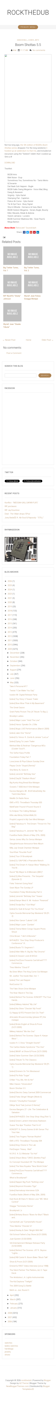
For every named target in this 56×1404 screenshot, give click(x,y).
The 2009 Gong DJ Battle (20, 1286)
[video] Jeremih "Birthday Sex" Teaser (26, 896)
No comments (39, 50)
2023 (10, 594)
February (14, 1303)
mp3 (37, 40)
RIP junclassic (11, 506)
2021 (10, 598)
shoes (7, 1355)
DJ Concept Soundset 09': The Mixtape (27, 1162)
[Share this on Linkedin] (37, 232)
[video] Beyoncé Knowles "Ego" (23, 1186)
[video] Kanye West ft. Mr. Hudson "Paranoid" (29, 900)
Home (28, 340)
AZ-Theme (23, 1383)
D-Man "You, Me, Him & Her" (22, 1080)
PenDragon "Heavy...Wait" (21, 1149)
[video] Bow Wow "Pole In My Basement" (27, 703)
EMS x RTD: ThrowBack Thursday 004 (26, 1141)
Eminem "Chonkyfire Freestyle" (23, 1101)
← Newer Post (9, 340)
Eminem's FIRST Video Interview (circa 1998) (29, 1266)
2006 (10, 1321)
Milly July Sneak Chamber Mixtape (24, 848)
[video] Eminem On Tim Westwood (24, 1071)
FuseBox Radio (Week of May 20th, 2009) (27, 1194)
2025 (10, 585)
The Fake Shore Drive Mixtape (23, 989)
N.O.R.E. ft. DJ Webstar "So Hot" (24, 1153)
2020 (10, 602)
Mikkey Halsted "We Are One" (22, 1031)
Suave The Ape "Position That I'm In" (25, 1125)
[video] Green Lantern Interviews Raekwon (28, 1121)
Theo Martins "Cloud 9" (20, 967)
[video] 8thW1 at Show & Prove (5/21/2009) (28, 1051)
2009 (10, 649)
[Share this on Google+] (31, 232)
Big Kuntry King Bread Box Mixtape (25, 782)
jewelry (8, 1352)
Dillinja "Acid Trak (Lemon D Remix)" (25, 1105)
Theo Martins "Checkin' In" (21, 1226)
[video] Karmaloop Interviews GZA (24, 1190)
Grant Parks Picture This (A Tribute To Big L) (29, 712)
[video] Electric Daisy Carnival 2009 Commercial (30, 1092)
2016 (10, 619)
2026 (10, 581)
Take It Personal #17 (18, 686)
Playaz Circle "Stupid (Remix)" (23, 765)
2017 (10, 615)
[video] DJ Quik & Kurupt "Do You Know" (27, 909)
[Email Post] (4, 237)
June (12, 678)
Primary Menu (28, 27)
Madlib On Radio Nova (19, 798)
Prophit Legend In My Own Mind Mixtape (27, 819)
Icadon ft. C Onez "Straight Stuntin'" (25, 1043)
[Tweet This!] (27, 232)
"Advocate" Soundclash (26, 228)
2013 (10, 632)
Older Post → (47, 340)
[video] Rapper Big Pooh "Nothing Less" (27, 1182)
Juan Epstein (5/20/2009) (21, 1239)
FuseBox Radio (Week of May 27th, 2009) (27, 835)
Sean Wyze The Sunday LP (21, 888)
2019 (10, 606)
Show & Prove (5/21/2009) (21, 1262)
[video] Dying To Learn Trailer (22, 741)
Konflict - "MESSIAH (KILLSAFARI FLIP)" (21, 502)
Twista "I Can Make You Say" (22, 690)
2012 (10, 636)
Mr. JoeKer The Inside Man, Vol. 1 (24, 976)
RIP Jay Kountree (12, 510)
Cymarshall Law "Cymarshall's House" (26, 1222)
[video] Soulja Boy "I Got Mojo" (22, 904)
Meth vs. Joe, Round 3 (19, 1290)
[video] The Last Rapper (20, 980)
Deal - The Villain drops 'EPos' (17, 514)
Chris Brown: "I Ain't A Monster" (23, 936)
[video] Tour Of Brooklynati (21, 856)
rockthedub (28, 12)
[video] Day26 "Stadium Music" (23, 778)
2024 (10, 589)
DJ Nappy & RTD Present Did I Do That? (27, 1013)
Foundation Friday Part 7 (20, 757)
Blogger (47, 1380)
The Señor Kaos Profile (20, 753)
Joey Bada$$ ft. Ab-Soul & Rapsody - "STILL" (24, 517)
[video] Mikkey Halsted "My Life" (23, 1004)
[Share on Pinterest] (34, 232)
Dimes (31, 40)
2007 (10, 1317)
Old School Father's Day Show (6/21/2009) (28, 1234)
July (12, 674)
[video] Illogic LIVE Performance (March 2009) (29, 729)
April (12, 1295)
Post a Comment (14, 353)
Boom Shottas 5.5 (28, 45)
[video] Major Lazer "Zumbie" (22, 924)
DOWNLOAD (10, 162)
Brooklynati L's (16, 1210)
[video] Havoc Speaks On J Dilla (23, 724)
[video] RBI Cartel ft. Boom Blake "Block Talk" (29, 1257)
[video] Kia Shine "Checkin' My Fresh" (25, 1008)
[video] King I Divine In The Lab (23, 1145)
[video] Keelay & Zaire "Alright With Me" (26, 1230)
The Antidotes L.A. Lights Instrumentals (27, 1277)
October (14, 661)
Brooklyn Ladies (16, 716)
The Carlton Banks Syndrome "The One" (27, 1047)
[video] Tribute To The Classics (23, 1060)
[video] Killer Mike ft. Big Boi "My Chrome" (27, 952)
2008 (10, 1313)
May (12, 682)
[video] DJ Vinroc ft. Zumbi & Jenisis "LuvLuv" (29, 737)
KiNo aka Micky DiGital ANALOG (23, 815)
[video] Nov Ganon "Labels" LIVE (23, 920)
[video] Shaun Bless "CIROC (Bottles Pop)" (28, 1158)
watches (8, 1343)
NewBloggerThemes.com (17, 1386)
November (15, 657)
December (15, 653)
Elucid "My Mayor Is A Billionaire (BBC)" (26, 872)
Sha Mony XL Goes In (19, 770)
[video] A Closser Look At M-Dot (23, 956)
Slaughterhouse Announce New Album (26, 843)
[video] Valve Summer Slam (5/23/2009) (27, 1055)
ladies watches (11, 1346)
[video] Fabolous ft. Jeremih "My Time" (26, 831)
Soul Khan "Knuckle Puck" (21, 852)
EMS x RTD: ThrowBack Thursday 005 (26, 802)
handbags (9, 1349)
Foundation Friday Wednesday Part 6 (26, 892)
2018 (10, 611)
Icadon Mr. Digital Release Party (23, 695)
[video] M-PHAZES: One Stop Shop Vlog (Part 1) (30, 1116)
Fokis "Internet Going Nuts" (21, 883)
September (15, 665)
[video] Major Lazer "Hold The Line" (25, 720)
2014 (10, 628)
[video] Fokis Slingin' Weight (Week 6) (26, 1097)
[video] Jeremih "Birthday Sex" (23, 774)
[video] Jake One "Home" (20, 733)
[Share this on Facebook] (24, 232)
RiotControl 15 (16, 984)
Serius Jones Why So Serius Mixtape (26, 839)
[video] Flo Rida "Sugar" (20, 1075)
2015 (10, 623)
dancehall (22, 40)
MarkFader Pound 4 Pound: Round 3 (25, 807)
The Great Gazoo (17, 707)
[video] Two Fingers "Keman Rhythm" (25, 1136)
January (13, 1308)
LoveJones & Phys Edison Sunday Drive (27, 761)
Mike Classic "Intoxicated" (21, 1084)
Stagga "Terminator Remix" (21, 1206)
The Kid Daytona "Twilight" (21, 1281)
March (13, 1299)
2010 (10, 644)
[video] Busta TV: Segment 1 (22, 947)
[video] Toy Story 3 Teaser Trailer (24, 699)
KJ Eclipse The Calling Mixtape (23, 811)
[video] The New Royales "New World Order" (29, 1166)
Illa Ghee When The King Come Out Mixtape (29, 972)
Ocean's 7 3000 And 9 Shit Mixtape (25, 787)
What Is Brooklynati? (18, 1177)
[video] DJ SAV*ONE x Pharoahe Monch (26, 860)
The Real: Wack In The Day (21, 993)
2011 (10, 640)
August (13, 670)
